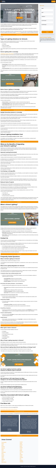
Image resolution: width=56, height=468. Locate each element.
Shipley (21, 443)
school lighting (18, 32)
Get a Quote (19, 17)
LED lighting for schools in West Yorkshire (7, 53)
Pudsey (3, 456)
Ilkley (20, 458)
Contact (53, 1)
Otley (20, 453)
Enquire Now (19, 325)
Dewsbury (12, 409)
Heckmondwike (3, 409)
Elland (3, 453)
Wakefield (3, 459)
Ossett (3, 450)
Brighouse (15, 409)
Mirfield (7, 409)
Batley (9, 409)
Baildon (21, 446)
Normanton (21, 451)
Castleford (21, 457)
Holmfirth (21, 447)
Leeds (3, 460)
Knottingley (21, 461)
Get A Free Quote (19, 435)
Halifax (3, 457)
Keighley (21, 454)
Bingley (21, 450)
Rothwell (21, 444)
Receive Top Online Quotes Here (19, 141)
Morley (3, 449)
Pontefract (21, 460)
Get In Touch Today (19, 34)
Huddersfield (4, 452)
